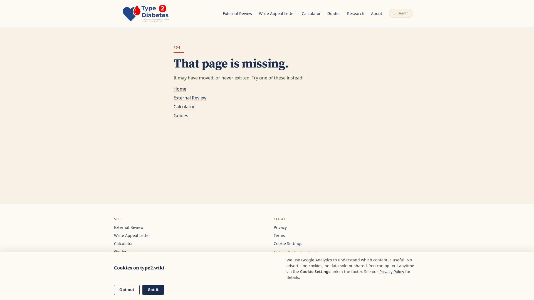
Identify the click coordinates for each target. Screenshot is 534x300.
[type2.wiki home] (146, 13)
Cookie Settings (288, 243)
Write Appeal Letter (277, 13)
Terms (279, 235)
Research (355, 13)
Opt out (126, 289)
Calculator (311, 13)
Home (180, 89)
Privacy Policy (391, 271)
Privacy (280, 227)
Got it (153, 289)
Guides (333, 13)
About (376, 13)
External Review (237, 13)
